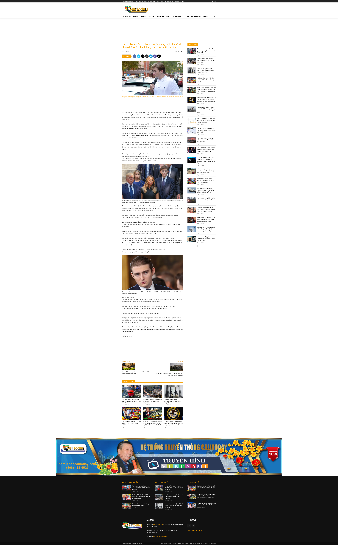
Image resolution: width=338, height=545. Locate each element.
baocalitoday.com (158, 524)
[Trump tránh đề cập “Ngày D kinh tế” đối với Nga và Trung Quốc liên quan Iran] (191, 181)
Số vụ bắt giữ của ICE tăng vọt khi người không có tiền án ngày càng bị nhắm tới (206, 120)
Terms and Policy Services (194, 531)
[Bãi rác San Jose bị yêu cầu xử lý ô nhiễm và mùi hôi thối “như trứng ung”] (152, 391)
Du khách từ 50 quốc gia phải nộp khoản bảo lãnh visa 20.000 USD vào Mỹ (206, 130)
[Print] (147, 56)
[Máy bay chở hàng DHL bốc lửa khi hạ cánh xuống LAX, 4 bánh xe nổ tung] (191, 200)
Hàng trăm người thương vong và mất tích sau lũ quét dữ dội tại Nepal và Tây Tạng (206, 170)
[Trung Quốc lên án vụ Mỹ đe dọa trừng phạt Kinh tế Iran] (126, 506)
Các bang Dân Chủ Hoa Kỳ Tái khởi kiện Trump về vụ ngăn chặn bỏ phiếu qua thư (141, 496)
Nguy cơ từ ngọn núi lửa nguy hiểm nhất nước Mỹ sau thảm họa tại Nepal (205, 140)
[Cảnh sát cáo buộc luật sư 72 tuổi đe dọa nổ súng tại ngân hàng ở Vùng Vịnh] (173, 391)
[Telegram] (151, 56)
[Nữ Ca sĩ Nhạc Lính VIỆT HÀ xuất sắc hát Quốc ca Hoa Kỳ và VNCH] (131, 413)
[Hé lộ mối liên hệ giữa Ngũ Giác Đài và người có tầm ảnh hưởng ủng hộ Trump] (191, 239)
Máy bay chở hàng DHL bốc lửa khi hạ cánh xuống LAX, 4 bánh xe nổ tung (206, 200)
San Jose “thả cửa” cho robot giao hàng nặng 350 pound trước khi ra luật (131, 401)
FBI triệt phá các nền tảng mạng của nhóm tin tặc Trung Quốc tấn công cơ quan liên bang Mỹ (173, 423)
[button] (214, 16)
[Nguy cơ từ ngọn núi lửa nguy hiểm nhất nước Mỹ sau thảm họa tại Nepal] (191, 140)
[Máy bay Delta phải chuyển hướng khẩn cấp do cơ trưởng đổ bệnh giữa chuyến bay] (191, 190)
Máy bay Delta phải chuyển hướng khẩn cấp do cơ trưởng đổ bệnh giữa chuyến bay (205, 190)
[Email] (143, 56)
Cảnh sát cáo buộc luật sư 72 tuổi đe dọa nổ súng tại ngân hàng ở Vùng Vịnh (172, 401)
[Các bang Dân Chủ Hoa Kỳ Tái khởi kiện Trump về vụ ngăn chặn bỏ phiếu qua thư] (126, 497)
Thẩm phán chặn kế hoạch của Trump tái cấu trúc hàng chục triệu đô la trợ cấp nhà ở (206, 219)
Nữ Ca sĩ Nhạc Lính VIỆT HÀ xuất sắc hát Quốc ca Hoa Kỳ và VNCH (131, 423)
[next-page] (126, 430)
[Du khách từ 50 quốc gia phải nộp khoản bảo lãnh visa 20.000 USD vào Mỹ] (191, 130)
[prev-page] (123, 430)
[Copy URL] (159, 56)
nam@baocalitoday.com (160, 536)
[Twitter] (138, 56)
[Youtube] (215, 1)
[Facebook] (213, 1)
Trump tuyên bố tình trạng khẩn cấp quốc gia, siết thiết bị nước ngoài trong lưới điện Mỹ (206, 229)
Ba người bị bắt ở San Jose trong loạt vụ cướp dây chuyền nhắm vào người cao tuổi (206, 209)
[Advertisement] (135, 30)
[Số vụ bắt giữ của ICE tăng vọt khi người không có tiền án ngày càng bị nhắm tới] (191, 121)
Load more (201, 246)
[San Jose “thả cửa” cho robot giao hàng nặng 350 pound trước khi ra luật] (131, 391)
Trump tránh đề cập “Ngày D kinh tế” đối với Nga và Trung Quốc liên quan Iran (205, 180)
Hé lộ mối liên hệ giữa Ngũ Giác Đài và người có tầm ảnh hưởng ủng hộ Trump (206, 238)
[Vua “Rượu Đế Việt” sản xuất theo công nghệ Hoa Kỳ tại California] (191, 505)
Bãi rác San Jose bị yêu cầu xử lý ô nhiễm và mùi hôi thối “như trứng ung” (152, 401)
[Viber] (155, 56)
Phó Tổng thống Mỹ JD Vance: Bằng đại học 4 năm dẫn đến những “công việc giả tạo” (206, 149)
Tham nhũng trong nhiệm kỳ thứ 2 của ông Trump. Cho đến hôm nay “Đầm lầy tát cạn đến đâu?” (152, 423)
